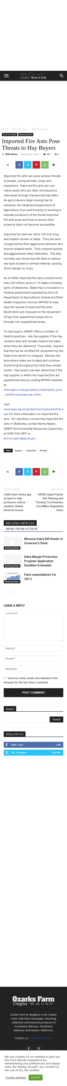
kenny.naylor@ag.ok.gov (20, 438)
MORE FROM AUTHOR (21, 528)
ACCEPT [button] (35, 1077)
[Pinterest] (36, 165)
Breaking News (39, 129)
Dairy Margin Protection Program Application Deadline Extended (41, 561)
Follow (56, 752)
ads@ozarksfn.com (40, 1038)
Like (58, 744)
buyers (18, 450)
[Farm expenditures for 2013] (13, 578)
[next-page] (12, 592)
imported (31, 450)
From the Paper (20, 129)
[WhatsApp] (45, 165)
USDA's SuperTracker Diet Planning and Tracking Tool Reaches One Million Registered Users (49, 502)
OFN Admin (11, 154)
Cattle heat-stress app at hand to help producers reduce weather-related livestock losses (17, 502)
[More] (54, 165)
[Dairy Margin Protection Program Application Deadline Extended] (13, 561)
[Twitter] (27, 165)
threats (43, 450)
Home (5, 129)
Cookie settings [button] (16, 1077)
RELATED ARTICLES (20, 523)
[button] (6, 76)
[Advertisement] (33, 35)
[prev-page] (6, 592)
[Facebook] (19, 165)
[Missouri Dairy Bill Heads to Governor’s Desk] (13, 543)
